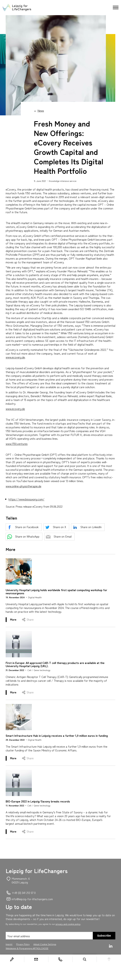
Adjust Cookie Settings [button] (44, 944)
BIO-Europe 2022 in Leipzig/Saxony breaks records (38, 801)
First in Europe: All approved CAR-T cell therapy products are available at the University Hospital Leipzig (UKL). (55, 664)
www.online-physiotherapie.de (23, 486)
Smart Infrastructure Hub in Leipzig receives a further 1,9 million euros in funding (57, 735)
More (15, 619)
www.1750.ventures (17, 444)
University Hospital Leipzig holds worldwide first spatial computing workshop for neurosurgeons (56, 591)
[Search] (85, 959)
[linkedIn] (111, 946)
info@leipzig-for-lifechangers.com (32, 899)
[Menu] (115, 7)
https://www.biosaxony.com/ (26, 499)
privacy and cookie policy (68, 924)
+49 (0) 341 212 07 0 (24, 893)
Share (30, 619)
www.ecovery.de (15, 357)
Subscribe (104, 935)
